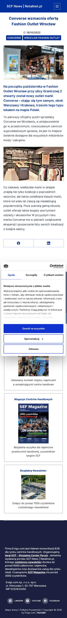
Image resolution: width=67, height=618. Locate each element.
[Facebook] (19, 243)
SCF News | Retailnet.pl (24, 6)
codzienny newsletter (28, 562)
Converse (14, 37)
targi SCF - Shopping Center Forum (26, 555)
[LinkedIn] (49, 243)
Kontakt (41, 612)
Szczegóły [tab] (31, 275)
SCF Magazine (36, 572)
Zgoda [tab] (11, 275)
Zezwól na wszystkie (33, 328)
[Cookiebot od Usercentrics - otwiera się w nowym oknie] (49, 266)
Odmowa (33, 349)
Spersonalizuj (31, 338)
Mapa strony (11, 609)
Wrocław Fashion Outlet (42, 37)
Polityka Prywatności (30, 609)
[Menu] (57, 6)
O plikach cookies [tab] (53, 275)
